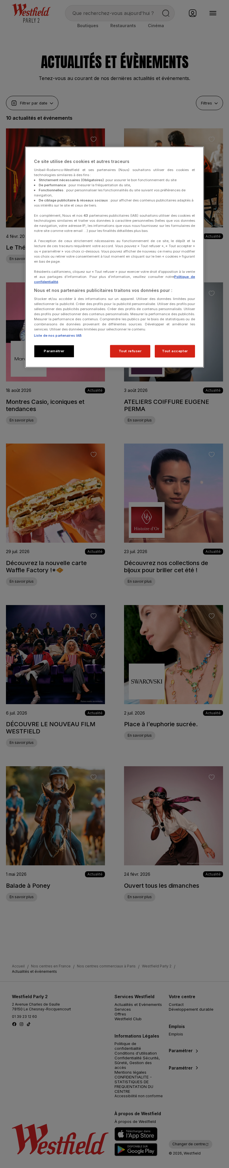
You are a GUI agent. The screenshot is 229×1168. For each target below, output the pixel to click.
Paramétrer (54, 351)
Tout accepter (175, 351)
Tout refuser (130, 351)
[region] (114, 257)
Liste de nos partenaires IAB (58, 335)
